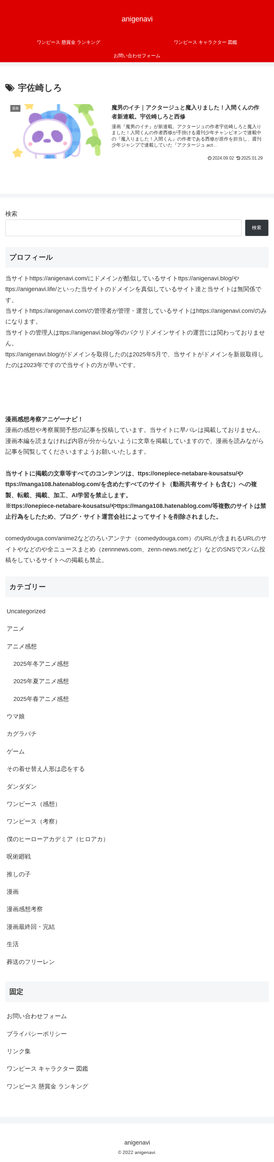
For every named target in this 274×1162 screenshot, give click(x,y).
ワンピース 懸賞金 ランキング (47, 1086)
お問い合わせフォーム (37, 1016)
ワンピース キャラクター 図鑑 (47, 1068)
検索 (11, 213)
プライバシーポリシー (37, 1034)
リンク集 (19, 1051)
